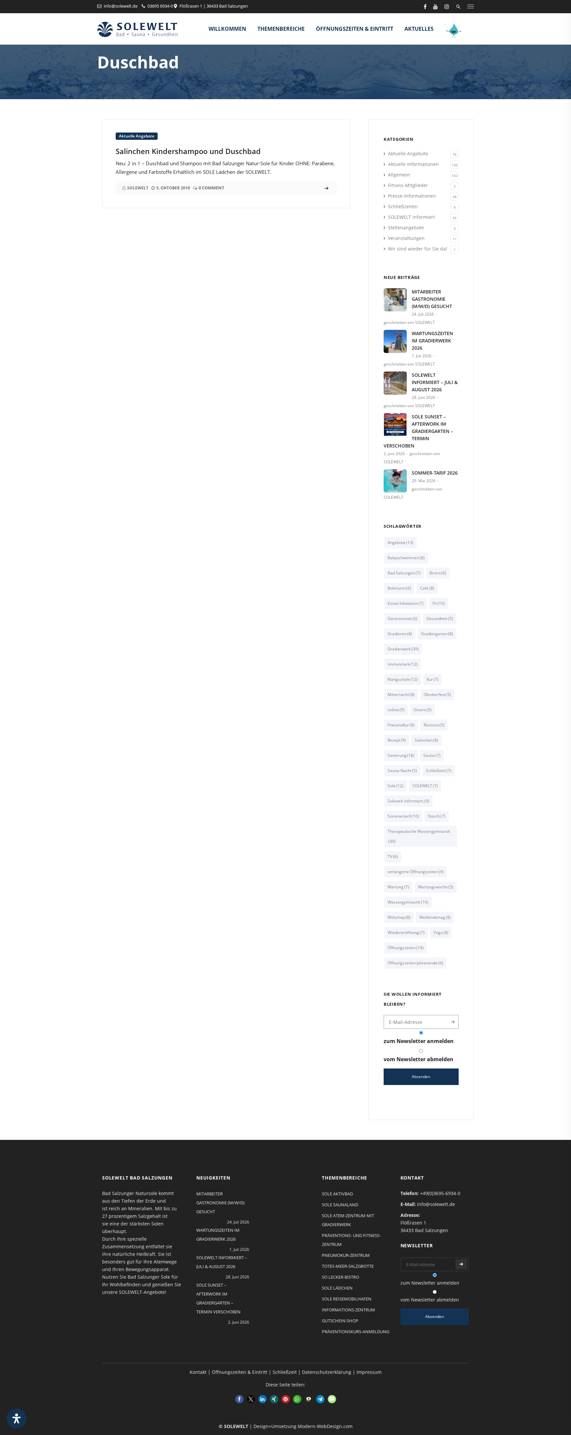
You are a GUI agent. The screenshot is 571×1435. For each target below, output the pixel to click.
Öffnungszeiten (406, 947)
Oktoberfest (437, 694)
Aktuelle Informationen (413, 164)
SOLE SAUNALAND (340, 1205)
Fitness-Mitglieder (408, 185)
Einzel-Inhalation (406, 603)
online (396, 710)
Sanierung (401, 755)
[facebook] (425, 6)
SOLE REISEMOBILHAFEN (346, 1299)
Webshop (399, 917)
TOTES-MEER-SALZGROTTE (348, 1266)
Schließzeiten (403, 206)
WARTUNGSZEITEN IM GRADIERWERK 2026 (432, 340)
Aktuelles (419, 28)
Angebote (400, 542)
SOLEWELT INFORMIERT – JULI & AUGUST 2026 (435, 382)
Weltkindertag (435, 917)
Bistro (438, 573)
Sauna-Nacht (402, 770)
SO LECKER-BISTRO (340, 1277)
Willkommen (227, 28)
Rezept (397, 740)
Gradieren (400, 634)
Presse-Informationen (412, 196)
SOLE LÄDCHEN (337, 1288)
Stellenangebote (406, 227)
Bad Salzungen (404, 573)
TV (393, 856)
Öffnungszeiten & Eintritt (354, 28)
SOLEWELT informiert (411, 217)
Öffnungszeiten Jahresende (415, 963)
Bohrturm (399, 588)
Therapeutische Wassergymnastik (419, 836)
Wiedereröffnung (406, 932)
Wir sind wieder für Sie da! (417, 249)
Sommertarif (403, 816)
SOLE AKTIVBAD (337, 1194)
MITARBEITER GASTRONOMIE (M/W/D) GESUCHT (432, 299)
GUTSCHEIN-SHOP (340, 1321)
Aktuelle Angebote (136, 136)
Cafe (427, 588)
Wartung (398, 887)
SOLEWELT (425, 786)
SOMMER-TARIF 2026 (435, 473)
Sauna (431, 755)
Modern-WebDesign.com (325, 1426)
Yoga (441, 932)
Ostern (422, 710)
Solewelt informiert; (408, 801)
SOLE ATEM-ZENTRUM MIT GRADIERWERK (348, 1220)
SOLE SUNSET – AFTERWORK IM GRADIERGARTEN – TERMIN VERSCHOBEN (418, 431)
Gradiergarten (437, 634)
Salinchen (426, 740)
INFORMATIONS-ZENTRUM (348, 1310)
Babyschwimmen (406, 558)
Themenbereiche (281, 28)
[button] (239, 1399)
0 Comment (211, 187)
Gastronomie (402, 618)
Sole (395, 786)
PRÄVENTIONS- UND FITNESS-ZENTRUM (351, 1239)
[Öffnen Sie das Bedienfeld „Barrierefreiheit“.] (16, 1418)
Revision (434, 725)
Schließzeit (438, 770)
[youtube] (435, 6)
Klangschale (403, 679)
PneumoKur (401, 725)
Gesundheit (439, 618)
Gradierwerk (403, 649)
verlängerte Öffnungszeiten (416, 871)
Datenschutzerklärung (326, 1372)
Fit (439, 603)
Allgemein (399, 175)
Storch (436, 816)
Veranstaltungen (406, 238)
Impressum (369, 1372)
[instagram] (446, 6)
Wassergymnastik (408, 902)
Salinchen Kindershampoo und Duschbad (188, 151)
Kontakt (198, 1372)
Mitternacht (401, 694)
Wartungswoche (435, 887)
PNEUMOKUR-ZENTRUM (346, 1255)
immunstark (403, 664)
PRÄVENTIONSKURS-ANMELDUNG (355, 1332)
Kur (432, 679)
